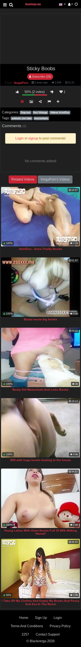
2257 (25, 634)
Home (23, 617)
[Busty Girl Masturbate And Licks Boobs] (40, 357)
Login (58, 617)
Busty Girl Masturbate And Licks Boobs (40, 389)
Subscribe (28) (41, 76)
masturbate (41, 118)
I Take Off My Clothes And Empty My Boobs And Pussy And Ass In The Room (40, 602)
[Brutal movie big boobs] (40, 287)
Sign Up (41, 617)
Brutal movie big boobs (40, 319)
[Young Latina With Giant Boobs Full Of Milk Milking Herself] (40, 498)
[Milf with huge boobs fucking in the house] (40, 428)
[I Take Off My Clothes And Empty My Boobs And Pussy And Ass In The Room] (40, 568)
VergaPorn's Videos (55, 179)
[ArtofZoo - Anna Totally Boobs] (40, 216)
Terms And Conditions (27, 626)
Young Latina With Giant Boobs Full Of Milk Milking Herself (40, 532)
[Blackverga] (35, 4)
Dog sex (26, 112)
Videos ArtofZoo (59, 112)
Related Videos (22, 179)
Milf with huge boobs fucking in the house (40, 460)
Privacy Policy (60, 626)
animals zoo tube (22, 118)
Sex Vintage (40, 112)
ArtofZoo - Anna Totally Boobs (40, 249)
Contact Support (48, 634)
